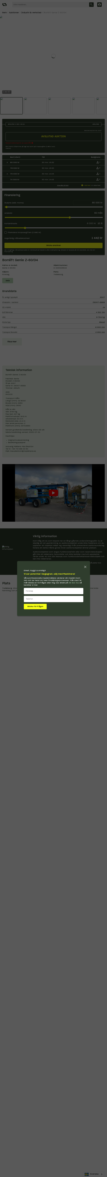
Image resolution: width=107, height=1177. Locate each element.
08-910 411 (73, 583)
